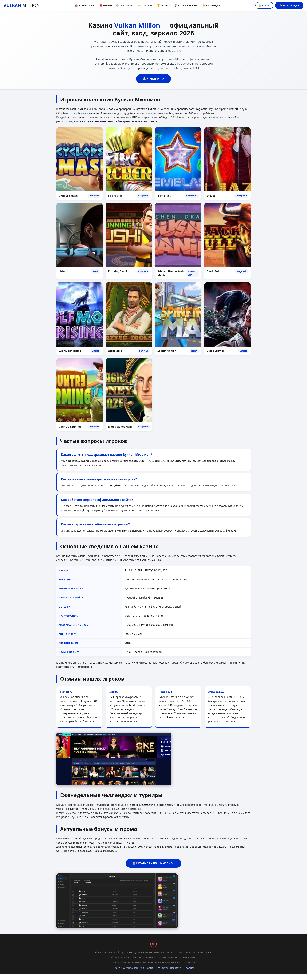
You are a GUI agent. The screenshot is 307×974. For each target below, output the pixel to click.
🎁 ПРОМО (106, 5)
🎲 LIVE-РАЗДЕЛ (125, 5)
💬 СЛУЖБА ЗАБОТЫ (186, 5)
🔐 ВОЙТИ (264, 5)
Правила (189, 968)
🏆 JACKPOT (164, 5)
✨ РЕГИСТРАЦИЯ (289, 5)
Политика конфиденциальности (133, 968)
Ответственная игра (168, 968)
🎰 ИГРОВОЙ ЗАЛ (85, 5)
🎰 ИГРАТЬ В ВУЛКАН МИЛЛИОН (153, 863)
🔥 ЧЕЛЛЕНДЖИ (211, 5)
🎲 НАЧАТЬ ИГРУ (153, 78)
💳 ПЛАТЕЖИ (145, 5)
